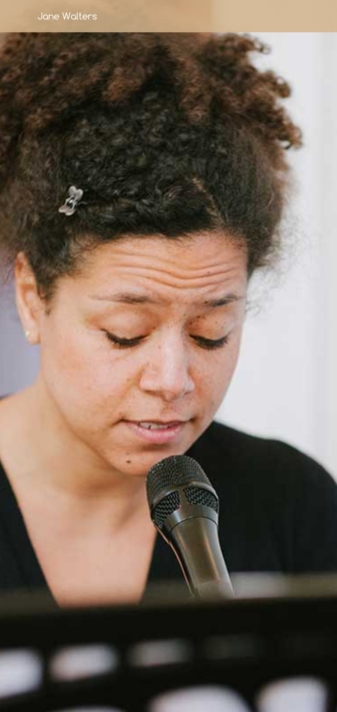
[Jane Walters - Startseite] (67, 16)
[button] (11, 356)
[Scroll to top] (326, 701)
